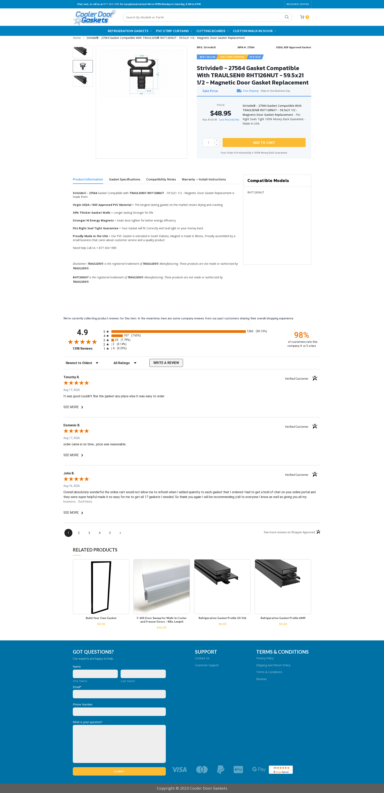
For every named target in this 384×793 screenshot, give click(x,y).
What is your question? (87, 722)
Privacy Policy (265, 658)
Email (77, 687)
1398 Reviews (86, 348)
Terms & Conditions (269, 672)
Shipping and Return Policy (273, 665)
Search (287, 17)
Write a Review (166, 363)
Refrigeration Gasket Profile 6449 (283, 618)
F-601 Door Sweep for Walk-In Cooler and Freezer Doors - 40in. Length (162, 619)
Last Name (128, 681)
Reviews (261, 679)
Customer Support (207, 665)
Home (77, 38)
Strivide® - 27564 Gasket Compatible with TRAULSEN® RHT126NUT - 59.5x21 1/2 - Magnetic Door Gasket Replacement (166, 38)
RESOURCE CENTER (298, 4)
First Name (80, 681)
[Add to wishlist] (126, 565)
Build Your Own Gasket (101, 618)
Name (77, 666)
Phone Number (83, 704)
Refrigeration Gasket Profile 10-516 (222, 618)
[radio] (192, 331)
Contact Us (202, 658)
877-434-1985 (111, 4)
